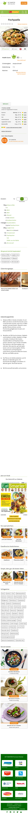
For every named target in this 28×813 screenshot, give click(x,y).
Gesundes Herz (20, 640)
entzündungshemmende (8, 637)
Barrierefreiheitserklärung (10, 809)
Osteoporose (5, 617)
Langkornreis (10, 228)
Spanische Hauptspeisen (8, 640)
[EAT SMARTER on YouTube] (21, 812)
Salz (8, 238)
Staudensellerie (11, 223)
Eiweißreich (7, 560)
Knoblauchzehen (11, 220)
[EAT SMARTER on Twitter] (17, 812)
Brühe (11, 230)
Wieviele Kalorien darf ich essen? (21, 73)
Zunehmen (4, 627)
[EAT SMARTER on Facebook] (7, 812)
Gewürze (10, 597)
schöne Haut (23, 623)
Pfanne (21, 613)
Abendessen (13, 600)
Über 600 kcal (5, 610)
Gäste (24, 607)
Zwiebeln (11, 218)
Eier (13, 593)
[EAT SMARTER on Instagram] (14, 812)
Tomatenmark (11, 233)
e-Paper (25, 514)
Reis (25, 597)
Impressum (9, 804)
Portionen (22, 201)
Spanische (13, 610)
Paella (3, 603)
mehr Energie (14, 623)
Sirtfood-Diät (12, 627)
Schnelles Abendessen (14, 671)
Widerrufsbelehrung (14, 807)
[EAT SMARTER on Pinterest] (10, 812)
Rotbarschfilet (11, 205)
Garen (3, 613)
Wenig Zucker (5, 633)
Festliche (4, 607)
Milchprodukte (18, 597)
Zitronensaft (10, 243)
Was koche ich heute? (14, 698)
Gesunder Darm (6, 630)
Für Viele (10, 607)
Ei (7, 207)
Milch (8, 210)
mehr (25, 112)
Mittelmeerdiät (14, 633)
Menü (2, 12)
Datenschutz (17, 804)
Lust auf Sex (21, 627)
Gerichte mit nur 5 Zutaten (14, 725)
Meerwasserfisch (20, 593)
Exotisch (9, 603)
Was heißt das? (21, 60)
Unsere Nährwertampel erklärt (14, 127)
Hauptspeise (21, 600)
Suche (23, 12)
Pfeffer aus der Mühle (13, 240)
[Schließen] (1, 3)
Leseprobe (3, 514)
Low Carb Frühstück (7, 539)
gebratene (20, 610)
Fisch (3, 593)
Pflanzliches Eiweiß (18, 560)
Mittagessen (5, 600)
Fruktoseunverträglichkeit (16, 617)
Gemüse (4, 597)
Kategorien (22, 809)
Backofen (15, 613)
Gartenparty (18, 607)
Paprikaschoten (14, 225)
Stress (19, 620)
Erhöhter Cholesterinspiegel (9, 620)
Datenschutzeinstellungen (14, 805)
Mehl (8, 212)
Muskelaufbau (5, 623)
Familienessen (16, 603)
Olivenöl (9, 215)
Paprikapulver (11, 235)
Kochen (8, 593)
